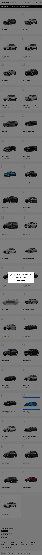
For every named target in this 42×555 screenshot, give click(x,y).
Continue (21, 280)
